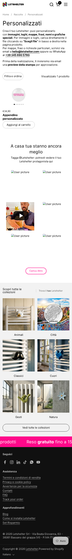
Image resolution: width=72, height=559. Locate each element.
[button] (51, 4)
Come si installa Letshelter (19, 518)
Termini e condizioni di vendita (22, 477)
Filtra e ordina (12, 76)
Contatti (7, 490)
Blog (5, 514)
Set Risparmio (11, 522)
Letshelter (32, 549)
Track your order (13, 499)
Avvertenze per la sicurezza (20, 486)
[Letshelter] (13, 4)
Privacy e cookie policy (17, 482)
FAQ (5, 494)
